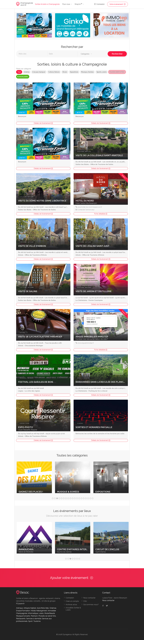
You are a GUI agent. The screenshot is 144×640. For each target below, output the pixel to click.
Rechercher (117, 54)
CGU (85, 601)
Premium (34, 616)
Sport (30, 621)
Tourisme (36, 621)
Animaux (19, 608)
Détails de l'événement (42, 123)
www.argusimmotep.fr (85, 343)
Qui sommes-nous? (91, 605)
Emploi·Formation (23, 611)
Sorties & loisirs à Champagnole (47, 4)
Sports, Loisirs (102, 72)
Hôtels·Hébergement (39, 611)
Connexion (100, 4)
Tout (19, 72)
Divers (65, 72)
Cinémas (53, 608)
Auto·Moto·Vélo (43, 608)
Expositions (74, 72)
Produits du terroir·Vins (47, 616)
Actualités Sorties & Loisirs (73, 609)
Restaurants (21, 619)
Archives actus (71, 605)
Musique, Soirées (87, 72)
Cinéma (26, 72)
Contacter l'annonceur (85, 210)
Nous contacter (89, 598)
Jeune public (23, 76)
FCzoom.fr (20, 604)
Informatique (33, 613)
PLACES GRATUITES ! (117, 72)
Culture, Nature (54, 72)
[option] (34, 25)
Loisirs (41, 613)
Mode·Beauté (49, 613)
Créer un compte (72, 601)
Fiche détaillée (100, 214)
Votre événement (116, 4)
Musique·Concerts (23, 616)
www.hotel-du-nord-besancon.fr (89, 207)
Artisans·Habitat (30, 608)
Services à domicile (33, 619)
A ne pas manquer (38, 72)
